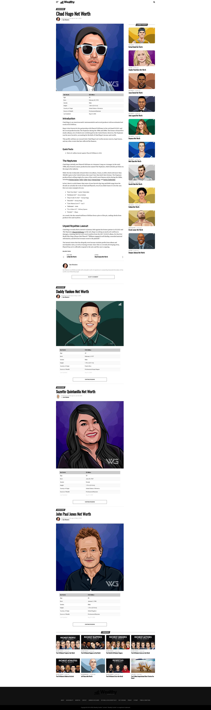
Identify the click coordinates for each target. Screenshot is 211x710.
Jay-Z (89, 179)
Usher (85, 179)
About (62, 700)
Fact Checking (122, 700)
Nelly (81, 179)
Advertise (77, 700)
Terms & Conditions (145, 700)
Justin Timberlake (109, 179)
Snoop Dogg (96, 179)
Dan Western (66, 20)
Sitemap (136, 700)
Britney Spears (74, 179)
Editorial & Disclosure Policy (109, 700)
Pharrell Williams (78, 232)
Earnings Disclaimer (94, 700)
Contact (84, 700)
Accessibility (69, 700)
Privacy (130, 700)
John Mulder (66, 397)
